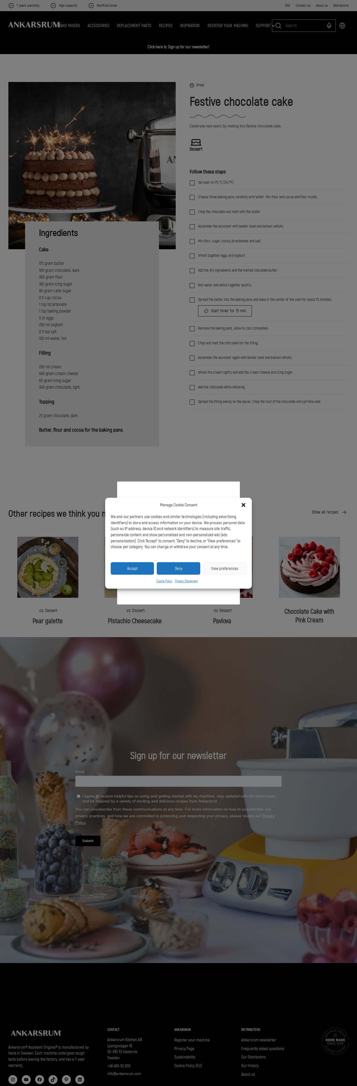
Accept (132, 568)
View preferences (224, 568)
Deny (178, 568)
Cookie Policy (164, 581)
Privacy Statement (186, 581)
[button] (243, 505)
